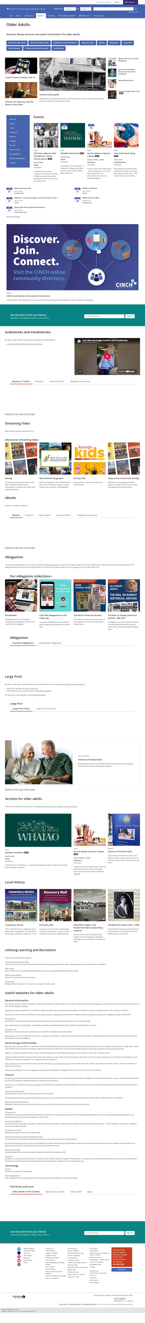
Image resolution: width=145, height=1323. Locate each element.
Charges (13, 141)
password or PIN (79, 567)
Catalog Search (83, 756)
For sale (12, 145)
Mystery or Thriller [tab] (21, 381)
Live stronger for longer (13, 1130)
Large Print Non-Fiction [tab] (46, 709)
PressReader (11, 615)
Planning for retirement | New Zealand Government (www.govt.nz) (28, 1098)
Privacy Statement (75, 1304)
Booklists (27, 1258)
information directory (21, 1006)
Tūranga (36, 165)
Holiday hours (94, 1251)
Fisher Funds (9, 1085)
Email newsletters (29, 1251)
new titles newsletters (43, 691)
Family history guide (49, 94)
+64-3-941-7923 (118, 1264)
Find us (12, 123)
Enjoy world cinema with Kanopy (123, 478)
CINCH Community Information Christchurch (28, 296)
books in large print (31, 688)
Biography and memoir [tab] (80, 381)
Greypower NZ (10, 1019)
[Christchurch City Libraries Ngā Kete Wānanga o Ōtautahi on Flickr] (19, 1253)
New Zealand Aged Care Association (18, 1025)
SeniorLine (9, 1156)
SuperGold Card (10, 1029)
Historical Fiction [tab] (56, 381)
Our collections (15, 154)
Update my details (51, 1253)
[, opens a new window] (18, 1299)
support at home (46, 1014)
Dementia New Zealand (13, 1121)
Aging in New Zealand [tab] (54, 1192)
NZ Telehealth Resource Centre (16, 1143)
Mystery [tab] (16, 515)
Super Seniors (10, 1036)
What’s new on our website (76, 1274)
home (123, 1004)
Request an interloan (52, 1258)
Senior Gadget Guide (12, 1175)
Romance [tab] (39, 381)
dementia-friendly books (37, 695)
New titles (27, 1253)
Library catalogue (73, 1251)
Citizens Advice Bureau (13, 1010)
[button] (104, 2)
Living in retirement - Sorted (14, 1091)
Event (36, 150)
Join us (12, 128)
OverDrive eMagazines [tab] (22, 643)
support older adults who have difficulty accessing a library (56, 806)
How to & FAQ (15, 150)
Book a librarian (51, 1269)
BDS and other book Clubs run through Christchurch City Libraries (101, 1049)
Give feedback (94, 1282)
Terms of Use (63, 1304)
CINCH (7, 1053)
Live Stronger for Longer (61, 1063)
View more (13, 217)
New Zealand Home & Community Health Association (23, 1137)
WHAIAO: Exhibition (89, 188)
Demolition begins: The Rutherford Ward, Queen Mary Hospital (88, 928)
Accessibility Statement (89, 1304)
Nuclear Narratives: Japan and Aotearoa (29, 207)
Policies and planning (17, 158)
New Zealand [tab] (44, 515)
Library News (28, 1260)
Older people (9, 968)
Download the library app (75, 1253)
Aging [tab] (89, 1192)
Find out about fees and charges (56, 1276)
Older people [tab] (76, 1192)
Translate (130, 1301)
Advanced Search (133, 12)
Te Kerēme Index (73, 1272)
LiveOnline (93, 1278)
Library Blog (27, 1255)
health (131, 1004)
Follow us (13, 137)
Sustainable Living (95, 1264)
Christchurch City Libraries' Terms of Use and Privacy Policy (113, 1295)
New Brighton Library (120, 162)
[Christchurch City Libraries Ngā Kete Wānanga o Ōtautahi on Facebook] (19, 1249)
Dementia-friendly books (90, 759)
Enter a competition (52, 1278)
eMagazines (55, 565)
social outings (96, 1004)
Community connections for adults (17, 962)
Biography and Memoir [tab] (87, 515)
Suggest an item (51, 1255)
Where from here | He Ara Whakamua (128, 60)
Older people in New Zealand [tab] (25, 1192)
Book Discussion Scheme (14, 1046)
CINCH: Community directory (77, 1262)
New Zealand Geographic (51, 478)
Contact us (13, 132)
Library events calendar (13, 975)
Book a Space (98, 16)
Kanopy (8, 478)
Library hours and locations (98, 1273)
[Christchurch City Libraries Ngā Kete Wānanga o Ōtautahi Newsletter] (19, 1264)
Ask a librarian (50, 1260)
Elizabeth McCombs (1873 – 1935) (123, 925)
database (34, 1070)
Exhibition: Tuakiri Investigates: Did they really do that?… (36, 198)
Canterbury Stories (14, 925)
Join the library (50, 1251)
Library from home (73, 1277)
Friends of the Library (96, 1262)
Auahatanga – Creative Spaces (100, 1260)
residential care (58, 1014)
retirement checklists (95, 1014)
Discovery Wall (46, 925)
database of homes (114, 1014)
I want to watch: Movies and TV (20, 77)
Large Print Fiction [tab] (21, 709)
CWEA (7, 1057)
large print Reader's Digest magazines (71, 684)
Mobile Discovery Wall (22, 188)
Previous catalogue (74, 1255)
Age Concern (9, 1004)
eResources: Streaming (21, 439)
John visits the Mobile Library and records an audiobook (127, 71)
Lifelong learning (25, 958)
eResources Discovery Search (77, 1267)
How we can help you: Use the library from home (19, 103)
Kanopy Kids (80, 478)
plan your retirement (35, 1085)
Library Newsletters (126, 80)
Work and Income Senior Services (17, 1102)
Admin (26, 1262)
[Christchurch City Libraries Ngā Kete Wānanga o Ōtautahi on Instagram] (19, 1256)
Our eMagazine (30, 576)
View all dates (37, 167)
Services (13, 163)
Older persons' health (12, 1150)
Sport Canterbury (11, 1063)
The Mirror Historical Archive (88, 615)
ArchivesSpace (72, 1258)
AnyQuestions (94, 1280)
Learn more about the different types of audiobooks (24, 344)
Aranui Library (91, 162)
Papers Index (72, 1270)
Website (9, 293)
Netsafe (7, 1169)
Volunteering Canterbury (13, 1070)
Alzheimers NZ (10, 1112)
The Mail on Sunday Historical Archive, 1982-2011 (122, 616)
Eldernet (8, 1014)
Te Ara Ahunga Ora (11, 1078)
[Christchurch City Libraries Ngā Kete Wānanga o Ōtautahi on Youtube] (19, 1260)
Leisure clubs (9, 981)
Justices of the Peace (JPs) (120, 851)
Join (11, 16)
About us (13, 119)
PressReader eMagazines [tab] (50, 643)
